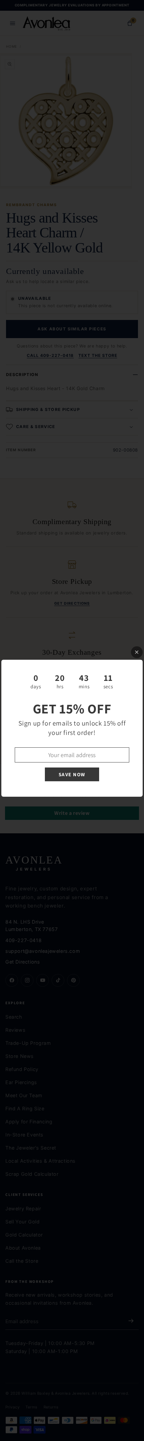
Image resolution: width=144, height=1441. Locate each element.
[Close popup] (137, 652)
